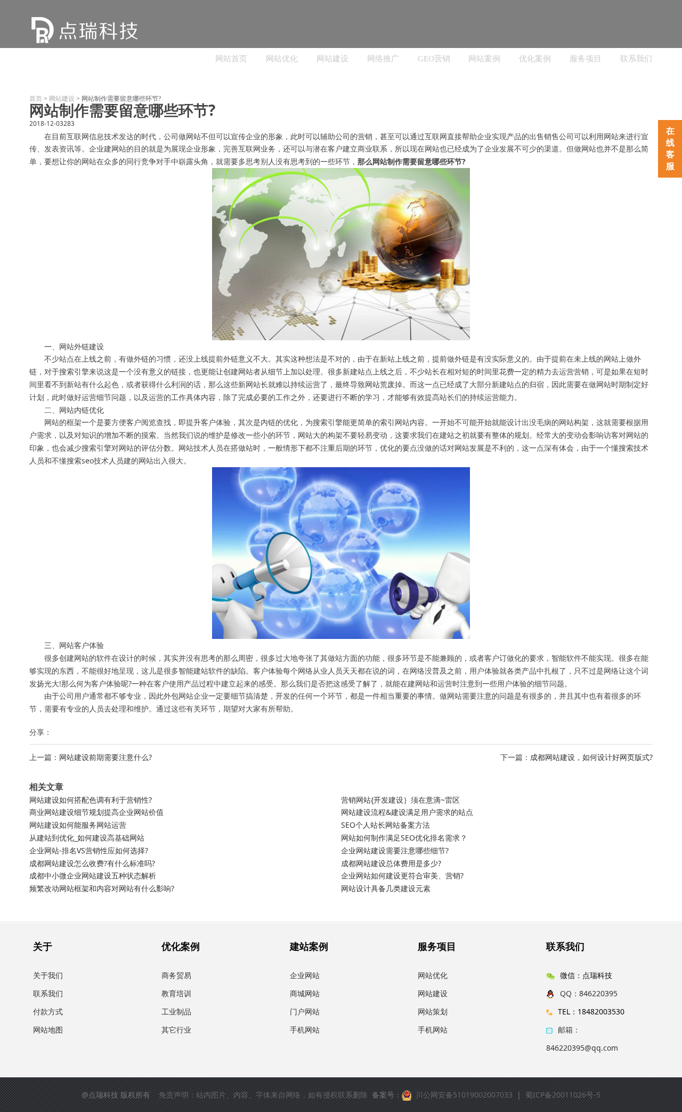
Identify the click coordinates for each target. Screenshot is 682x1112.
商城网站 (305, 993)
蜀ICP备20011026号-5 (562, 1095)
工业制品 (176, 1011)
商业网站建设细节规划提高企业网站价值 (96, 812)
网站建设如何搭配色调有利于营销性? (90, 800)
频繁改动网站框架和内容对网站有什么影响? (101, 888)
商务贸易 (176, 975)
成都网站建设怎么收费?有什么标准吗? (92, 863)
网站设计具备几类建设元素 (386, 888)
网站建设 (332, 58)
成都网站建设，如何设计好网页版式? (591, 757)
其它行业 (176, 1030)
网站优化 (282, 58)
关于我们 (48, 975)
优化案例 (535, 58)
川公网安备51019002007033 (464, 1095)
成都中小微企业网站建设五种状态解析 (92, 875)
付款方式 (48, 1011)
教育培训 (176, 993)
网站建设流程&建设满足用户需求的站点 (407, 812)
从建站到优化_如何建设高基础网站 (86, 838)
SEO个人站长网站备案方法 (385, 825)
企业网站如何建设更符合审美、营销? (402, 875)
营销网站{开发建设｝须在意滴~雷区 (400, 800)
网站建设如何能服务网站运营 (77, 825)
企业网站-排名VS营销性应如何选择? (88, 850)
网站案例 (484, 58)
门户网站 (305, 1011)
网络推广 (383, 58)
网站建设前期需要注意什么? (105, 757)
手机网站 (305, 1030)
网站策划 (433, 1011)
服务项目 (586, 58)
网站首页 (231, 58)
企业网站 (305, 975)
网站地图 (48, 1030)
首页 (35, 98)
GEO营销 (434, 58)
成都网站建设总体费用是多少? (391, 863)
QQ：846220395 (589, 993)
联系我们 (636, 58)
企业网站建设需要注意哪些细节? (395, 850)
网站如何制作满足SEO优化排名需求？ (404, 838)
